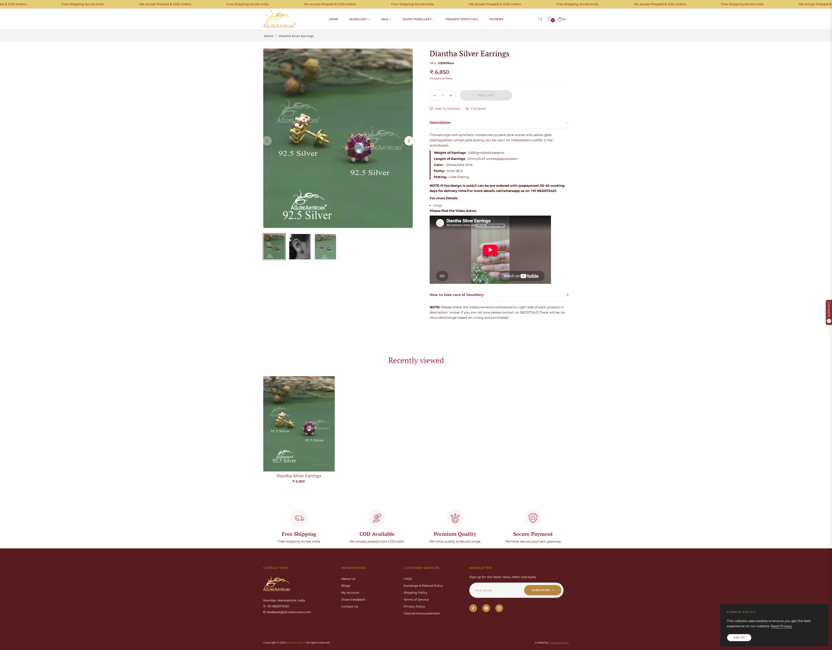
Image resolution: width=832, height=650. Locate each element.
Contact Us (349, 606)
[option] (338, 138)
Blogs (345, 586)
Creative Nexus (559, 642)
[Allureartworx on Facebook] (473, 608)
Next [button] (409, 141)
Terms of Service (416, 599)
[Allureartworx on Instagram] (499, 608)
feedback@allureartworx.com (289, 612)
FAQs (437, 205)
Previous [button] (267, 141)
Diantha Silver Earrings (299, 476)
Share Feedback (353, 599)
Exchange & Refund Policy (423, 586)
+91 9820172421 (277, 606)
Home (268, 36)
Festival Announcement (422, 613)
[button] (540, 19)
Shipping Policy (415, 593)
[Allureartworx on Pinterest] (486, 608)
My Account (350, 593)
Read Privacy (781, 626)
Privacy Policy (414, 606)
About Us (348, 579)
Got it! (739, 637)
